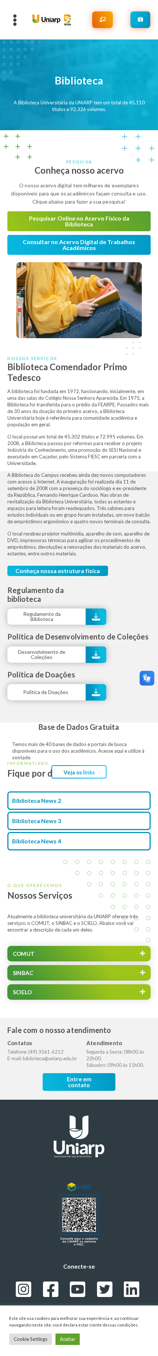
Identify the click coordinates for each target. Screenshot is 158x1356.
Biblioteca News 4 (36, 841)
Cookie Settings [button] (30, 1339)
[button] (79, 221)
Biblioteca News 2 (36, 800)
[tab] (79, 953)
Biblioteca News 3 (36, 820)
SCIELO (22, 992)
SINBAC (23, 973)
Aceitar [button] (67, 1339)
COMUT (24, 953)
